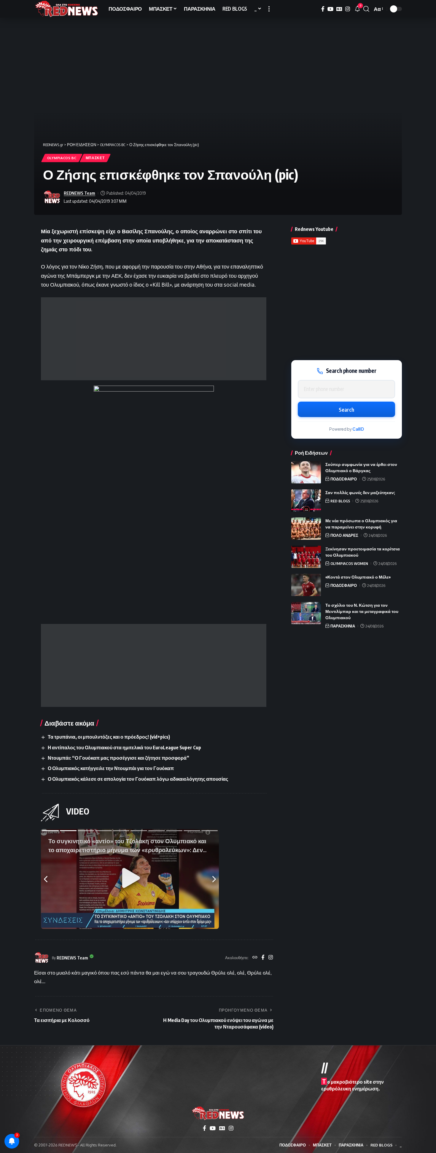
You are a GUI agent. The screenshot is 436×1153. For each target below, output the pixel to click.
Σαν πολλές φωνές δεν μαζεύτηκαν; (360, 492)
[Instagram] (347, 9)
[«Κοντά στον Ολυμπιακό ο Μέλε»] (306, 585)
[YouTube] (330, 9)
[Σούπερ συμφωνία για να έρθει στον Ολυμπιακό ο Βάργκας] (306, 472)
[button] (269, 9)
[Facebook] (323, 9)
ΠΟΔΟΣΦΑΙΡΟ (343, 479)
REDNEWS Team (79, 193)
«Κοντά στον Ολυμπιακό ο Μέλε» (358, 576)
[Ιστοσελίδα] (255, 957)
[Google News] (339, 9)
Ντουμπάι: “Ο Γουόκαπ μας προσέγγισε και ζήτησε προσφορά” (118, 758)
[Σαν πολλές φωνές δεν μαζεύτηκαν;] (306, 500)
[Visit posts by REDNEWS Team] (52, 197)
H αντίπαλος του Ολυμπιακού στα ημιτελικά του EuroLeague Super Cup (124, 747)
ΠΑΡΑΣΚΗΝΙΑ (342, 626)
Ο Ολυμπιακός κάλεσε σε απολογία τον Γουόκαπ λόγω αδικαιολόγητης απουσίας (138, 779)
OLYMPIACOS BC (62, 158)
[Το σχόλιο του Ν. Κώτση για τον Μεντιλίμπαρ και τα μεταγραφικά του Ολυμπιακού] (306, 613)
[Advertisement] (153, 338)
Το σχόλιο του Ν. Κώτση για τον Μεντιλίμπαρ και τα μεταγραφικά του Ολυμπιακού (361, 611)
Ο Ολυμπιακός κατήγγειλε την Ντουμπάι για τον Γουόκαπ (111, 768)
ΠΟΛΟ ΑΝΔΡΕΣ (344, 535)
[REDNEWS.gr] (66, 9)
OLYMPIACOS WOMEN (349, 563)
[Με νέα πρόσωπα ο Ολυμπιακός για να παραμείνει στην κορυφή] (306, 529)
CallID (358, 429)
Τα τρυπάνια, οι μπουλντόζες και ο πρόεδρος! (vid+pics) (109, 737)
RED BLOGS (340, 501)
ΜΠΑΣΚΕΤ (95, 158)
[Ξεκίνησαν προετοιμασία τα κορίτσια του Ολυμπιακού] (306, 557)
